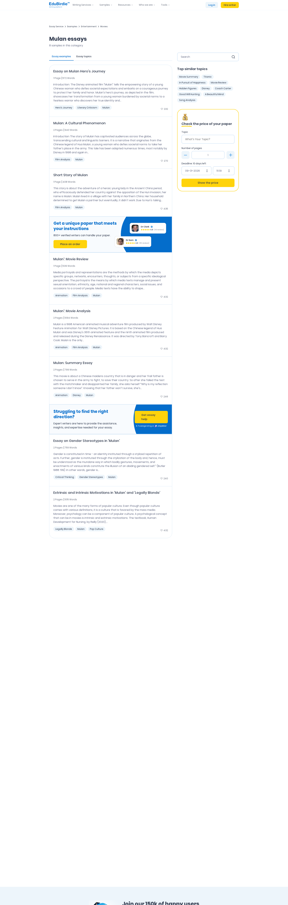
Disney (77, 395)
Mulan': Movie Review (70, 259)
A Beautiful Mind (214, 94)
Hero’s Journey (63, 107)
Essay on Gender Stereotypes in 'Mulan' (86, 440)
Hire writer (230, 5)
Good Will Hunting (189, 94)
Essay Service (56, 26)
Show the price (208, 183)
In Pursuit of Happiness (192, 82)
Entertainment (89, 26)
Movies (104, 26)
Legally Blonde (63, 529)
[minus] (186, 155)
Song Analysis (187, 100)
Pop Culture (96, 529)
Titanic (208, 76)
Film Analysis (62, 159)
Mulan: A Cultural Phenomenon (79, 123)
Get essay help (148, 417)
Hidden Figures (187, 88)
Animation (61, 295)
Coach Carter (223, 88)
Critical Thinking (64, 477)
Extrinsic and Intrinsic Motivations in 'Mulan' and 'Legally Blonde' (106, 492)
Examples (72, 26)
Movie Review (218, 82)
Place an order (70, 244)
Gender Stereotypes (91, 477)
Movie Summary (188, 76)
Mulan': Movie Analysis (71, 311)
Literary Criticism (87, 107)
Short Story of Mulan (70, 175)
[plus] (230, 155)
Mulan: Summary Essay (72, 362)
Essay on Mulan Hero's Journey (79, 71)
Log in (211, 5)
